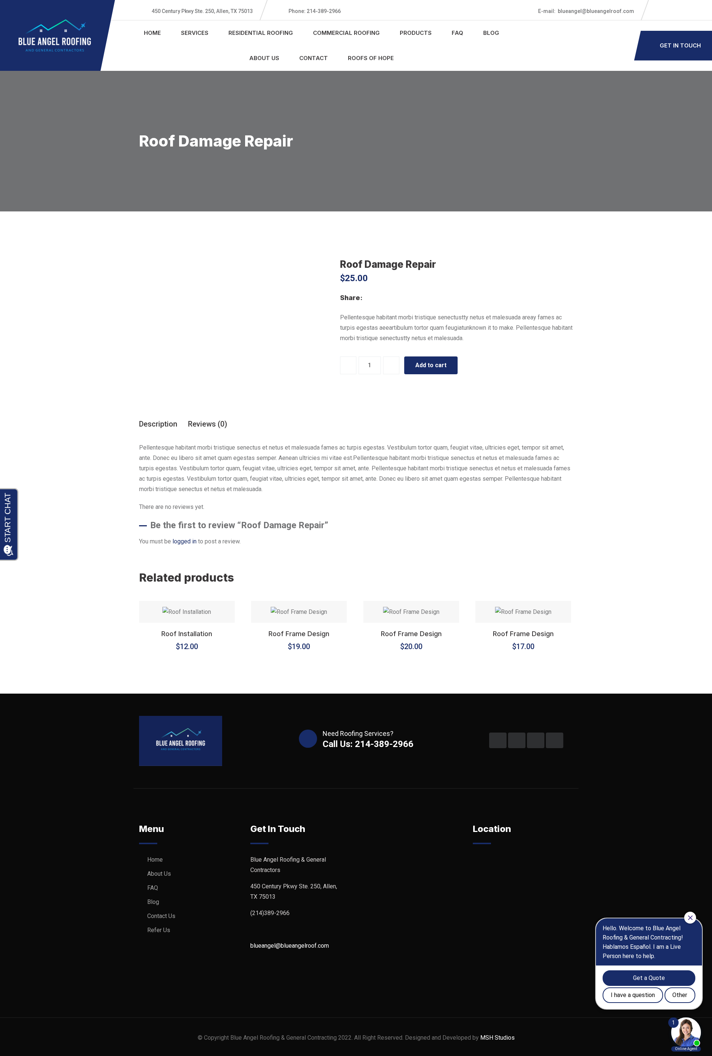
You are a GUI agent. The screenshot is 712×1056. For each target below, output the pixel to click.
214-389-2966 (315, 11)
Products (416, 32)
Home (152, 32)
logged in (184, 541)
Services (194, 32)
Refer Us (158, 930)
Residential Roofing (260, 32)
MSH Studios (497, 1037)
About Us (264, 58)
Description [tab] (158, 424)
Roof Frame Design (298, 634)
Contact (313, 58)
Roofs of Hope (371, 58)
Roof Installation (186, 634)
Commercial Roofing (346, 32)
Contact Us (161, 916)
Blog (491, 32)
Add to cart (430, 365)
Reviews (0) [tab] (207, 424)
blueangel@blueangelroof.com (586, 11)
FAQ (457, 32)
